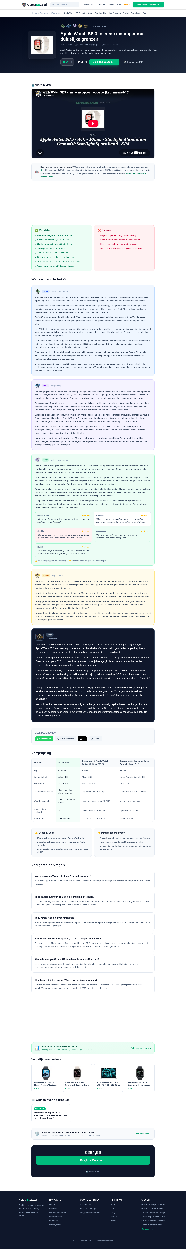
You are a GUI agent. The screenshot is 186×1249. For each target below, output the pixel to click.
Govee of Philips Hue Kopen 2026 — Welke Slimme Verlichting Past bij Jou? (154, 1204)
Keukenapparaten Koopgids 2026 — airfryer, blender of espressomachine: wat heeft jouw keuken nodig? (154, 1212)
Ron (42, 170)
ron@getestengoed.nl (90, 1212)
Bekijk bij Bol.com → (104, 62)
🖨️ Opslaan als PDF (133, 62)
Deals (127, 4)
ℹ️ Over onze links (93, 1172)
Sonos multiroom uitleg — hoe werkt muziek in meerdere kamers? (153, 1225)
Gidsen (111, 4)
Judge (113, 1221)
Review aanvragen (57, 1212)
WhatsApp (46, 739)
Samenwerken (86, 1204)
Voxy (113, 1212)
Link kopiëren (67, 739)
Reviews (86, 4)
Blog (119, 4)
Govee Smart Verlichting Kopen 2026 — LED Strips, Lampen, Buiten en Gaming (154, 1208)
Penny (114, 1216)
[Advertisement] (93, 203)
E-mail (97, 739)
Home (34, 13)
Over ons (53, 1221)
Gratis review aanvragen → (148, 4)
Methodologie (55, 1216)
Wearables (56, 13)
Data (113, 1208)
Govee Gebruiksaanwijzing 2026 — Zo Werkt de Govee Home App (154, 1221)
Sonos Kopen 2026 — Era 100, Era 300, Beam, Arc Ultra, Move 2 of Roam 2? (153, 1216)
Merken (99, 4)
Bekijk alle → (147, 1229)
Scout (113, 1204)
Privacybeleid (55, 1225)
